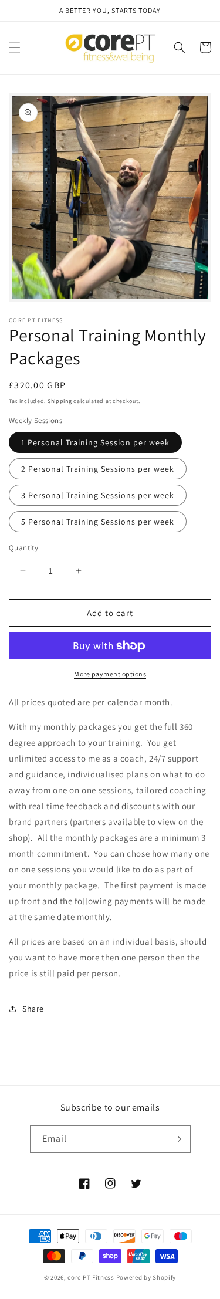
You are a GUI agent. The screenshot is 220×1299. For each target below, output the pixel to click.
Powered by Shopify (146, 1277)
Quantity (23, 548)
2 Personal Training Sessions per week (97, 469)
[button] (15, 47)
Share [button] (33, 1008)
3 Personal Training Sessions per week (97, 495)
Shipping (60, 401)
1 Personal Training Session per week (95, 442)
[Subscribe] (177, 1139)
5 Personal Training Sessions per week (97, 521)
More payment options (110, 673)
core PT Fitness (91, 1277)
